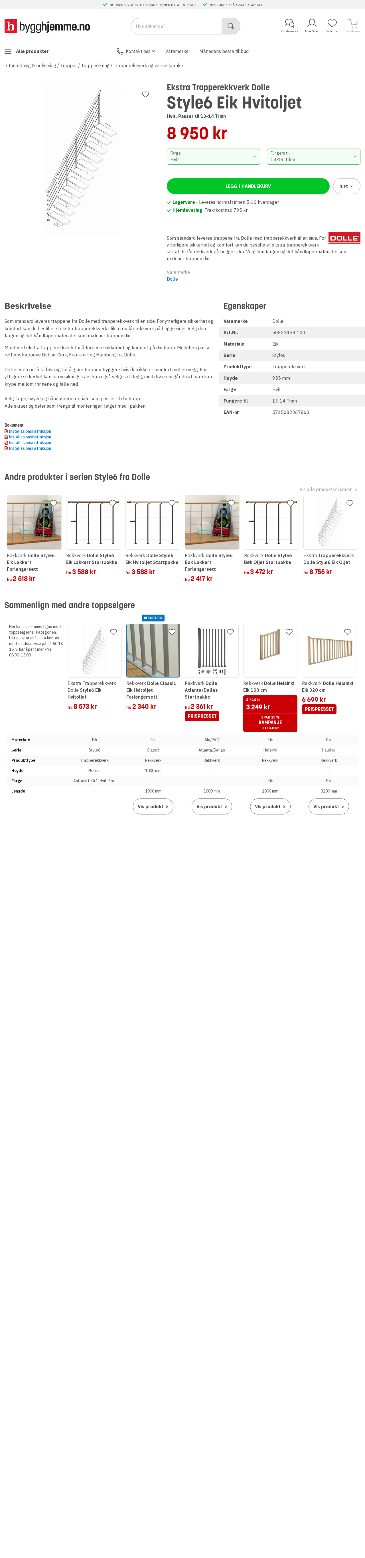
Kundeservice (289, 31)
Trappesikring (95, 65)
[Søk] (231, 26)
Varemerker (177, 51)
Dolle (172, 279)
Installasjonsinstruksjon (30, 431)
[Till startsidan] (47, 26)
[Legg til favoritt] (145, 94)
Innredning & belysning (32, 65)
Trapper (68, 65)
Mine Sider (312, 31)
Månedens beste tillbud (224, 51)
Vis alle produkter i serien (326, 489)
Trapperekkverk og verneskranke (148, 65)
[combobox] (213, 157)
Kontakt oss (138, 51)
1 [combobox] (344, 186)
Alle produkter (32, 51)
